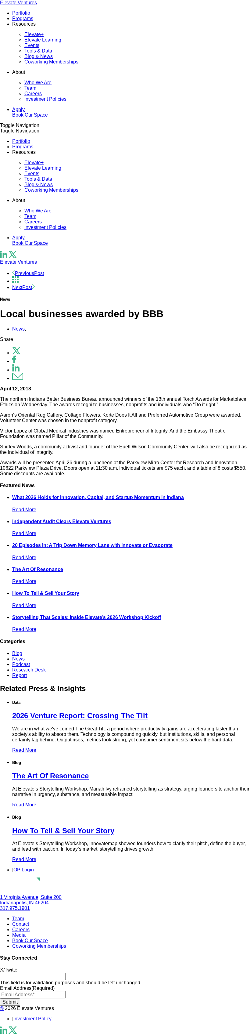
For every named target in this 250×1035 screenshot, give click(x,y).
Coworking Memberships (51, 61)
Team (30, 88)
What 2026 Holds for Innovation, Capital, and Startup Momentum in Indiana (98, 497)
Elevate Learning (42, 39)
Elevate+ (34, 34)
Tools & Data (38, 50)
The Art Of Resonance (37, 569)
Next (22, 287)
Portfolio (21, 13)
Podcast (21, 664)
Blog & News (38, 56)
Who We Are (38, 82)
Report (19, 675)
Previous (29, 273)
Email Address (27, 988)
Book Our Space (30, 115)
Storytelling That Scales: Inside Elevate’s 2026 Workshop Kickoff (86, 617)
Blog (17, 653)
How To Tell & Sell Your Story (45, 593)
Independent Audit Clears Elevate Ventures (61, 521)
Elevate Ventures (18, 2)
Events (31, 45)
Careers (33, 93)
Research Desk (29, 669)
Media (19, 935)
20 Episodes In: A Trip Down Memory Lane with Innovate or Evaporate (92, 545)
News (18, 328)
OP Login (23, 869)
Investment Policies (45, 99)
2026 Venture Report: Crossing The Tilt (80, 715)
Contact (20, 924)
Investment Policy (32, 1018)
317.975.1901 (15, 908)
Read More (24, 509)
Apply (18, 109)
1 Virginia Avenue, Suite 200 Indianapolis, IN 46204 (31, 900)
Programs (22, 18)
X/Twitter (9, 969)
